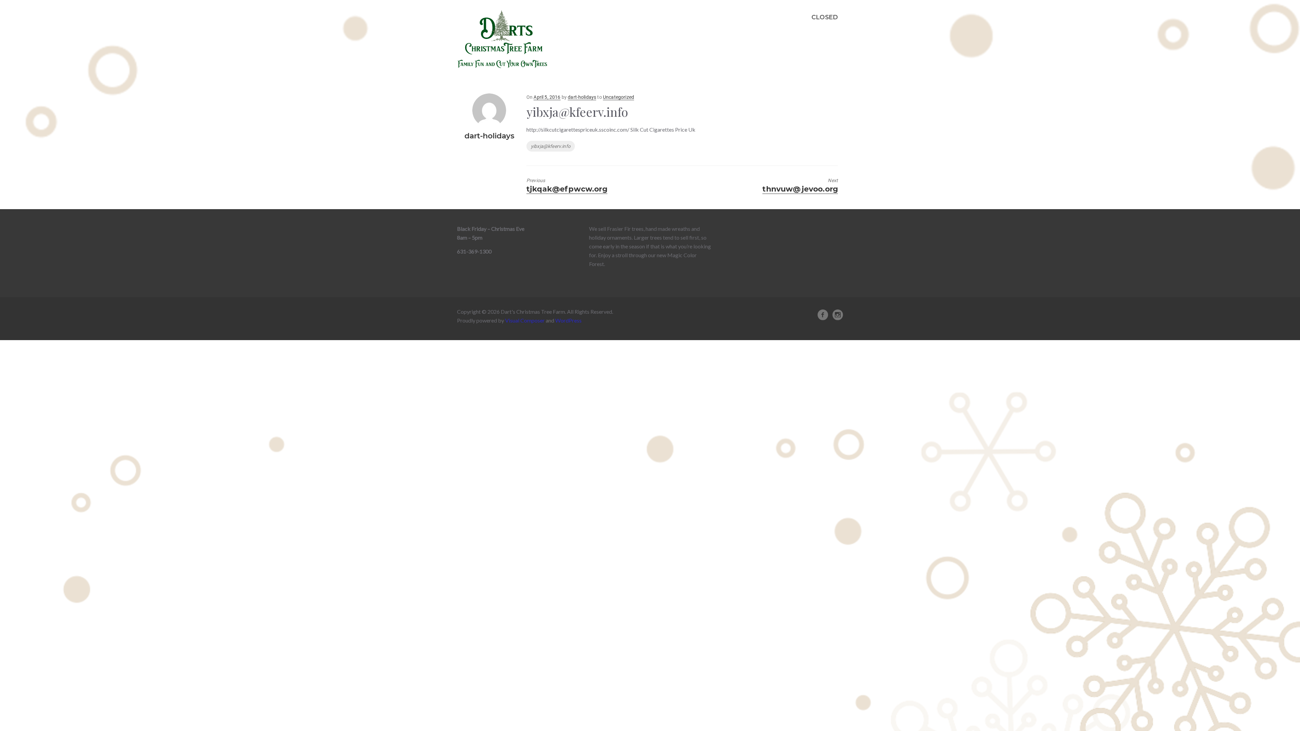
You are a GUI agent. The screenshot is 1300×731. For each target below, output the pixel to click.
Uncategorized (618, 97)
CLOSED (824, 17)
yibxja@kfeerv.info (550, 146)
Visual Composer (525, 320)
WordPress (568, 320)
